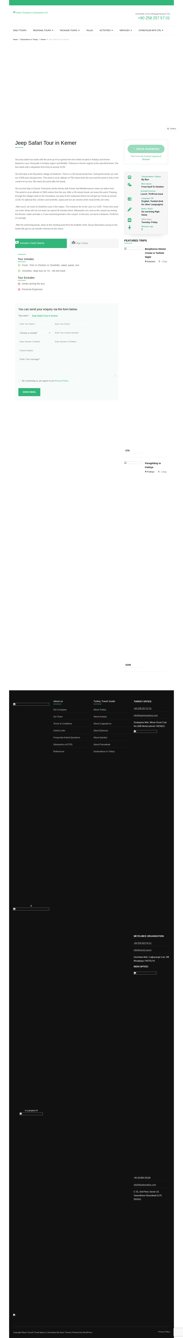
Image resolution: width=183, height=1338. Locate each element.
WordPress (87, 1332)
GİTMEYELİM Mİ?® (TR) (150, 30)
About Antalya (100, 717)
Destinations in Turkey (104, 751)
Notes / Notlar (147, 209)
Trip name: (24, 316)
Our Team (58, 717)
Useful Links (59, 730)
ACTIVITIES (105, 30)
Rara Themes (66, 1332)
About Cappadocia (102, 723)
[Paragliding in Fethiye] (133, 463)
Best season (146, 184)
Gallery (173, 128)
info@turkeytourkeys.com (146, 715)
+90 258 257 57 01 (143, 708)
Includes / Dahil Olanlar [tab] (32, 243)
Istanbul (151, 261)
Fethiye (150, 472)
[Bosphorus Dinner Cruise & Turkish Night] (133, 249)
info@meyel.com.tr (142, 950)
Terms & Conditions (62, 723)
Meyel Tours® (28, 1332)
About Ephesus (101, 730)
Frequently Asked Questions (66, 737)
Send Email (29, 392)
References (58, 751)
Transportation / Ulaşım (151, 177)
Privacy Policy (61, 381)
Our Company (60, 710)
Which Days (146, 219)
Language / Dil (147, 198)
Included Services (148, 191)
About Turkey (100, 710)
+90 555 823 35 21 (143, 943)
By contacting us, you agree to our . (45, 381)
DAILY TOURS (19, 30)
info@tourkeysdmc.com (145, 1185)
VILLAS (89, 30)
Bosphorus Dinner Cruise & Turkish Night (155, 253)
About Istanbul (100, 737)
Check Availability (148, 148)
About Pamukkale (102, 744)
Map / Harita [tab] (82, 243)
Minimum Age (147, 227)
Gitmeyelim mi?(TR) (62, 744)
